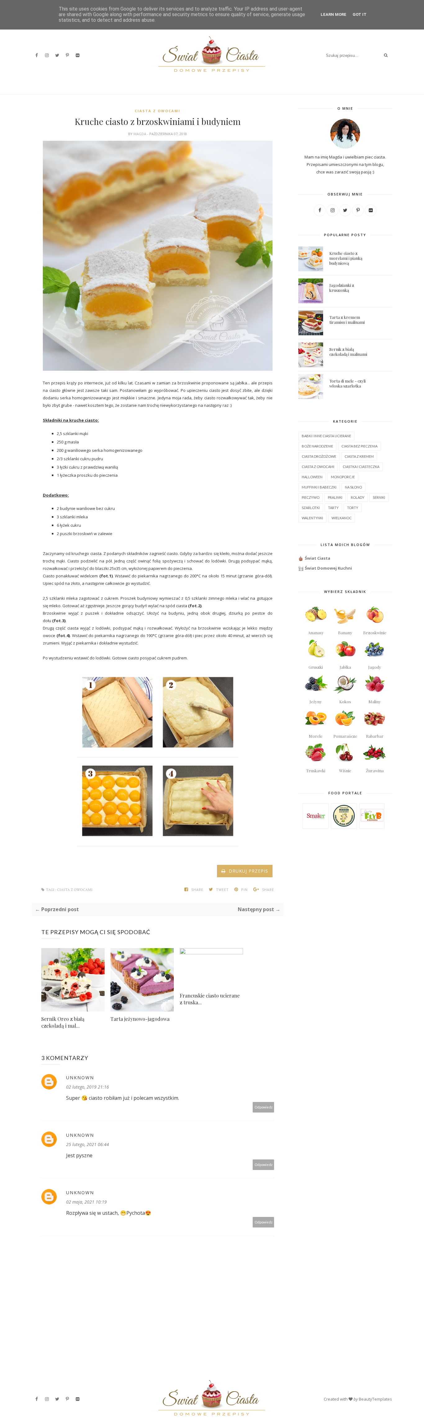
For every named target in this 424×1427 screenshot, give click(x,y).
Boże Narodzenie (317, 446)
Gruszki (316, 667)
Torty (352, 508)
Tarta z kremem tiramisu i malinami (347, 319)
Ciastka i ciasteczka (361, 467)
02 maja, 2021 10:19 (86, 1202)
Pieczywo (310, 497)
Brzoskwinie (374, 632)
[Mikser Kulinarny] (344, 825)
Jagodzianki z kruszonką (341, 287)
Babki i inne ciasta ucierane (326, 436)
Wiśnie (345, 770)
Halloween (312, 477)
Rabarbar (375, 736)
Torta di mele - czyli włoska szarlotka (347, 383)
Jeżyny (315, 701)
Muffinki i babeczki (319, 487)
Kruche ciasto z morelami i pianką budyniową (345, 258)
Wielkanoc (342, 518)
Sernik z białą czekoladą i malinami (348, 351)
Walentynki (312, 518)
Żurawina (375, 770)
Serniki (379, 497)
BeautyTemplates (375, 1399)
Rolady (357, 497)
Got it (360, 14)
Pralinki (335, 497)
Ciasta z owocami (157, 111)
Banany (345, 632)
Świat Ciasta (317, 558)
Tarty (333, 508)
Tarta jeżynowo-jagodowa (140, 1019)
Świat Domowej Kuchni (328, 568)
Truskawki (315, 770)
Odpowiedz (264, 1107)
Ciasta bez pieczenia (359, 446)
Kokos (345, 701)
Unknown (80, 1078)
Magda (140, 133)
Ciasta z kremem (359, 456)
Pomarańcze (345, 736)
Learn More (333, 14)
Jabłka (345, 667)
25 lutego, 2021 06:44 (87, 1144)
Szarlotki (311, 508)
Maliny (374, 701)
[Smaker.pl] (315, 825)
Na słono (353, 487)
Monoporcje (343, 477)
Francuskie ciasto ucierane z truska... (210, 999)
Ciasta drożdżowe (319, 456)
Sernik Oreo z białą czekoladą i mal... (62, 1022)
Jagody (374, 667)
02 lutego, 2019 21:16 (87, 1087)
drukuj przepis (247, 871)
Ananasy (316, 632)
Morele (316, 736)
